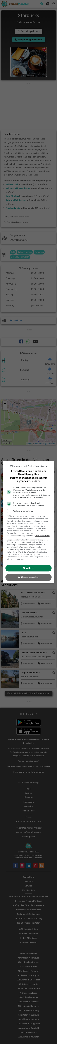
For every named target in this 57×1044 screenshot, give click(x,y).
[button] (28, 511)
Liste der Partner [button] (42, 535)
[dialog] (28, 522)
